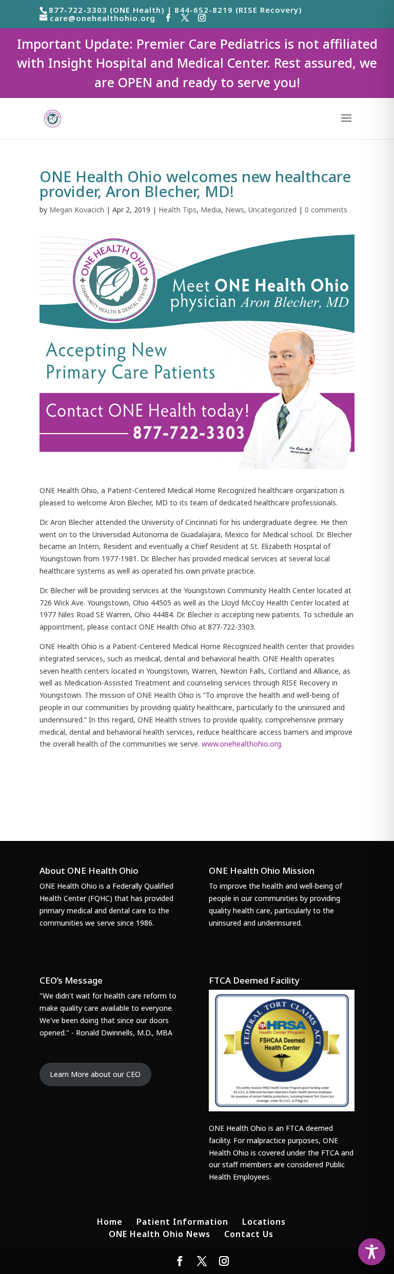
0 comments (326, 209)
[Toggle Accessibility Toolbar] (371, 1251)
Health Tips (177, 209)
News (234, 209)
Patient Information (182, 1221)
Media (211, 209)
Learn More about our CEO (95, 1074)
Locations (264, 1221)
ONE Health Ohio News (159, 1234)
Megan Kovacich (76, 209)
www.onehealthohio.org (241, 744)
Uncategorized (272, 209)
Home (110, 1221)
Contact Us (248, 1234)
